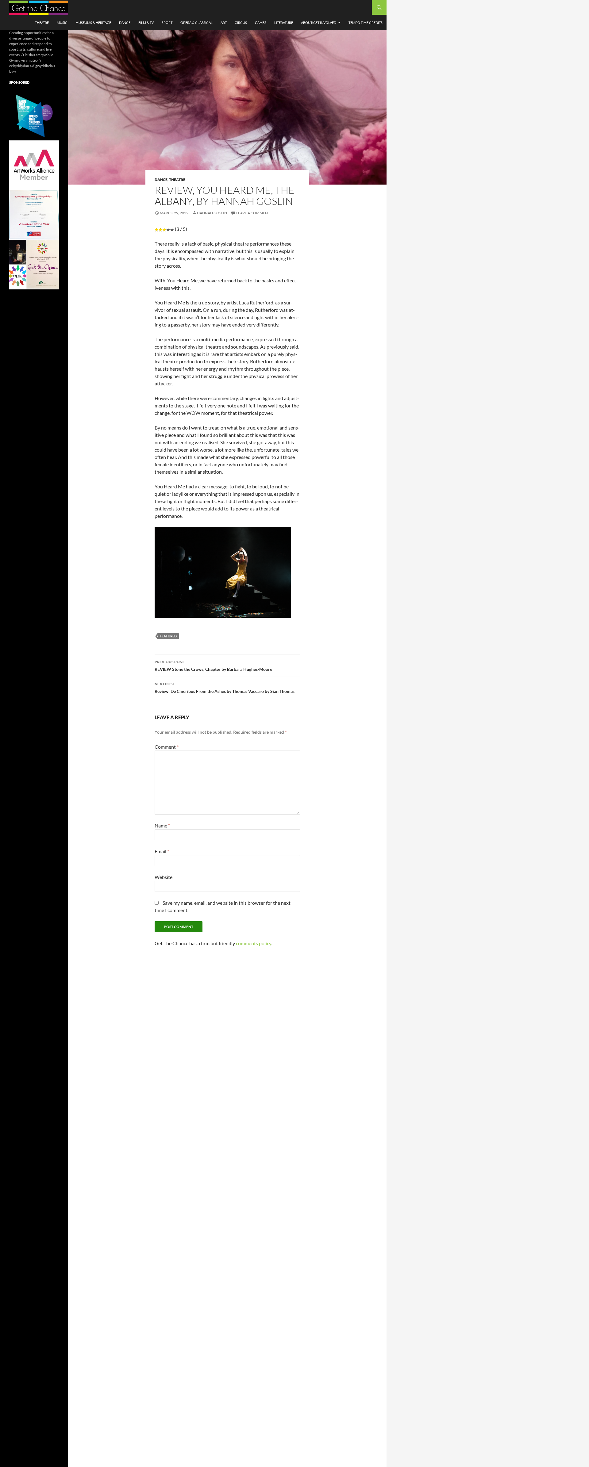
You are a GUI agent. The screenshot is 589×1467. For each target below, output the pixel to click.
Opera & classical (196, 23)
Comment (167, 747)
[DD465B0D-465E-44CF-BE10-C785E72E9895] (34, 264)
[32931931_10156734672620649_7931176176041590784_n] (34, 214)
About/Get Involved (318, 23)
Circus (241, 23)
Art (224, 23)
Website (163, 877)
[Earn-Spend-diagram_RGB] (34, 115)
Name (162, 825)
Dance (124, 23)
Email (162, 851)
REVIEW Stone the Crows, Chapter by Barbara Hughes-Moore (213, 665)
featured (168, 636)
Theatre (42, 23)
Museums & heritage (93, 23)
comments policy (253, 943)
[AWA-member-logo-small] (34, 164)
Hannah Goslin (212, 213)
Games (260, 23)
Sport (167, 23)
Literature (283, 23)
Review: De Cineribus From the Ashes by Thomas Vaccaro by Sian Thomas (224, 688)
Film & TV (146, 23)
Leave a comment (253, 213)
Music (62, 23)
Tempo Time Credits (365, 23)
